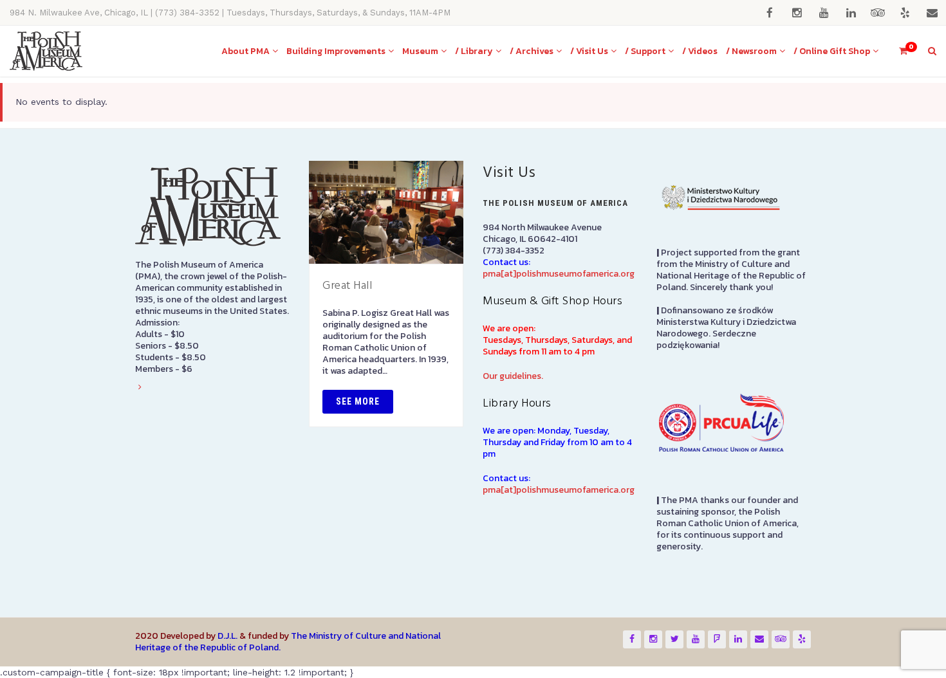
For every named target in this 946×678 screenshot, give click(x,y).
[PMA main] (46, 51)
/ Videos (700, 51)
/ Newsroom (751, 51)
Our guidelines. (513, 376)
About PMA (245, 51)
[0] (897, 51)
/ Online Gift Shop (831, 51)
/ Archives (531, 51)
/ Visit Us (589, 51)
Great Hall (347, 286)
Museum (420, 51)
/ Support (645, 51)
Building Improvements (335, 51)
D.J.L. (227, 636)
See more (358, 401)
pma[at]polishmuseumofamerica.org (559, 273)
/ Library (474, 51)
